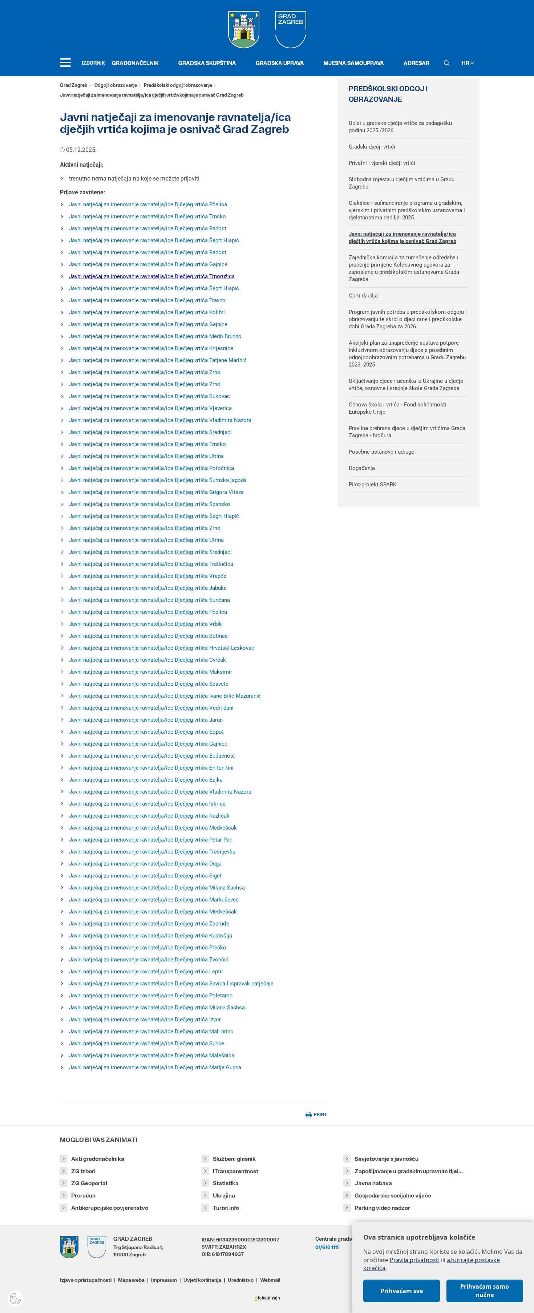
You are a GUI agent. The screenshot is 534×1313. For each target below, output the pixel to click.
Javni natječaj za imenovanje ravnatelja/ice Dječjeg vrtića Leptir (146, 971)
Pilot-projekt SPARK (372, 484)
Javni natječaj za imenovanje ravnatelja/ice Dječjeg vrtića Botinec (148, 636)
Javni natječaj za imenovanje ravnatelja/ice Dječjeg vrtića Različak (149, 815)
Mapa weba (131, 1280)
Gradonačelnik (135, 63)
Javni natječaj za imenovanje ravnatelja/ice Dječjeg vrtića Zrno (145, 372)
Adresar (416, 63)
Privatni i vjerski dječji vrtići (382, 163)
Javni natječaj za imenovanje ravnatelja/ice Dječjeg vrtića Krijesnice (151, 348)
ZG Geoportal (89, 1183)
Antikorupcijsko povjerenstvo (109, 1208)
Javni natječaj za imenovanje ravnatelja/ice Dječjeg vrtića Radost (147, 228)
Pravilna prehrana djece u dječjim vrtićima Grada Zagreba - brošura (407, 432)
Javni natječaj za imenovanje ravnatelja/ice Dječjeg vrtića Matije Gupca (155, 1067)
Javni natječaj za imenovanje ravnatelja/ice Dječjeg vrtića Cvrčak (147, 660)
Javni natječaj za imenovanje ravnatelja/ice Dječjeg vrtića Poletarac (150, 995)
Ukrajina (224, 1195)
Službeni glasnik (234, 1159)
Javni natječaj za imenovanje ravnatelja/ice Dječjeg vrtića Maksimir (150, 672)
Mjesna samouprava (354, 63)
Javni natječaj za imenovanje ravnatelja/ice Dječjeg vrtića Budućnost (152, 756)
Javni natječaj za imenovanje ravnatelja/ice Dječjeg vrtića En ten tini (151, 768)
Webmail (270, 1280)
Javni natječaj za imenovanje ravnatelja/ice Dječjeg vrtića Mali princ (151, 1031)
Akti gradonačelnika (97, 1159)
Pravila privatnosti (415, 1260)
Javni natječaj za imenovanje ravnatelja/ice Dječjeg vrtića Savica (147, 983)
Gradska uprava (280, 63)
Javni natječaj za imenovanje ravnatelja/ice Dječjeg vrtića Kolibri (147, 312)
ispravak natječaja (252, 983)
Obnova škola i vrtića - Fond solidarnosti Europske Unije (397, 408)
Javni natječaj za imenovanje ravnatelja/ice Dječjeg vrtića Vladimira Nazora (160, 420)
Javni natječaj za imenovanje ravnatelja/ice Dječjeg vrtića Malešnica (151, 1055)
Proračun (83, 1195)
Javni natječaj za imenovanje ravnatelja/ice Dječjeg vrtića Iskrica (147, 804)
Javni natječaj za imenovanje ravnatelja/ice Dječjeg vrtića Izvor (145, 1019)
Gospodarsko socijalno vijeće (393, 1195)
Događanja (362, 468)
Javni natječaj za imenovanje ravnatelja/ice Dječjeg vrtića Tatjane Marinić (158, 360)
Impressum (164, 1280)
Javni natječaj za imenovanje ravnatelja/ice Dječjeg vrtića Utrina (146, 456)
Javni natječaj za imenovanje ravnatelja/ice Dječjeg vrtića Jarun (146, 720)
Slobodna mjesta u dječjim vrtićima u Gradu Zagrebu (401, 183)
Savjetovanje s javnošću (386, 1159)
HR (466, 63)
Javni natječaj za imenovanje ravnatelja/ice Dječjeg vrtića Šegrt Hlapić (154, 240)
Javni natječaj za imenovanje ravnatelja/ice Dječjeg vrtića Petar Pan (150, 839)
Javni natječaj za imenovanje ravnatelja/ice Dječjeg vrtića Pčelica (148, 612)
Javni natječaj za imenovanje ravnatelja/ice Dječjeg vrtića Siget (145, 875)
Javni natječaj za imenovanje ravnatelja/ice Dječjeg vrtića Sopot (146, 732)
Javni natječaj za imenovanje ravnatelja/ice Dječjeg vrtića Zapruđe (149, 923)
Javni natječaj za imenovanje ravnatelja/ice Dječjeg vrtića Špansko (149, 504)
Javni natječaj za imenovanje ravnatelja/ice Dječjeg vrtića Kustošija (150, 935)
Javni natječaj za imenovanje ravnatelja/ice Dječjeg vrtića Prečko (147, 947)
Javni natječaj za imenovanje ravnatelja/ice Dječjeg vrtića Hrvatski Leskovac (161, 648)
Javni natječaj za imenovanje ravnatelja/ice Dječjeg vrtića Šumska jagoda (158, 480)
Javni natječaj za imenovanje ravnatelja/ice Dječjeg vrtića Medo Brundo (155, 336)
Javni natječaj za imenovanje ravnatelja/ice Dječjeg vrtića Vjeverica (150, 408)
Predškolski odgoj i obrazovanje (178, 85)
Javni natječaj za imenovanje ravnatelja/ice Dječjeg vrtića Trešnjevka (152, 851)
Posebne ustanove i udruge (381, 452)
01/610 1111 (327, 1247)
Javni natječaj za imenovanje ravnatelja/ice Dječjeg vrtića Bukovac (149, 396)
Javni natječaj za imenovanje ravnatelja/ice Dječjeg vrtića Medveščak (153, 827)
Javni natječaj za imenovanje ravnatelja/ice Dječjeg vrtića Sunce (146, 1043)
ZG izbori (83, 1171)
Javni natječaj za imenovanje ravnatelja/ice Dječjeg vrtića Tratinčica (151, 564)
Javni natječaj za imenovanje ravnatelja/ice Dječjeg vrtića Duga (145, 863)
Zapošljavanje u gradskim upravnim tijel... (409, 1171)
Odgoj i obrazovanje (115, 85)
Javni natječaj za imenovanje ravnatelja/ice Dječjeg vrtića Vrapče (147, 576)
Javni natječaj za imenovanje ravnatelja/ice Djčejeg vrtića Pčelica (148, 204)
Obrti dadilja (363, 295)
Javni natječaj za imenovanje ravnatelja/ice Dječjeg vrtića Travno (147, 300)
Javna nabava (373, 1183)
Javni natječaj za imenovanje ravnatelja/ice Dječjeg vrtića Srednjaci (150, 432)
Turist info (226, 1208)
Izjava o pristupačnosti (86, 1280)
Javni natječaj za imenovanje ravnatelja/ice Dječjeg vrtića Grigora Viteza (156, 492)
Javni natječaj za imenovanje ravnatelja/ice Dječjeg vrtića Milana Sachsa (157, 887)
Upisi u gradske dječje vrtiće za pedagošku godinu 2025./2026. (400, 127)
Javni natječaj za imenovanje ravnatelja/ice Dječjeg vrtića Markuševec (154, 899)
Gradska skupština (207, 63)
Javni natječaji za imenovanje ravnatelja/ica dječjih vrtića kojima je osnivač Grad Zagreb (402, 237)
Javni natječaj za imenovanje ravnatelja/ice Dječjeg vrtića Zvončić (148, 959)
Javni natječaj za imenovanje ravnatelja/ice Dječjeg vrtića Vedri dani (151, 708)
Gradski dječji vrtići (372, 146)
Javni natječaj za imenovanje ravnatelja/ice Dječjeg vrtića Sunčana (149, 600)
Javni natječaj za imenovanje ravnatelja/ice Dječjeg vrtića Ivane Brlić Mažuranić (165, 696)
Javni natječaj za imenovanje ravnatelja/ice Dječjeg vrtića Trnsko (147, 216)
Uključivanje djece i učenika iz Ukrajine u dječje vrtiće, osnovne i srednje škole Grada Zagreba (406, 385)
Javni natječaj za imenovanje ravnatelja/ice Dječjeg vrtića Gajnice (148, 264)
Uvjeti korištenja (202, 1280)
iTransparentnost (235, 1171)
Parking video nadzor (382, 1208)
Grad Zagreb (74, 85)
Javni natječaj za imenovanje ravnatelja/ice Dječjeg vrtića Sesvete (148, 684)
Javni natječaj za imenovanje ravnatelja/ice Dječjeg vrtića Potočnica (151, 468)
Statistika (226, 1183)
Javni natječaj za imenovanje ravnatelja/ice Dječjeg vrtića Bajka (146, 780)
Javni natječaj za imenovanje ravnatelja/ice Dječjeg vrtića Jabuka (148, 588)
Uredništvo (241, 1280)
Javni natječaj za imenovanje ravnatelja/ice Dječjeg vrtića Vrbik (145, 624)
